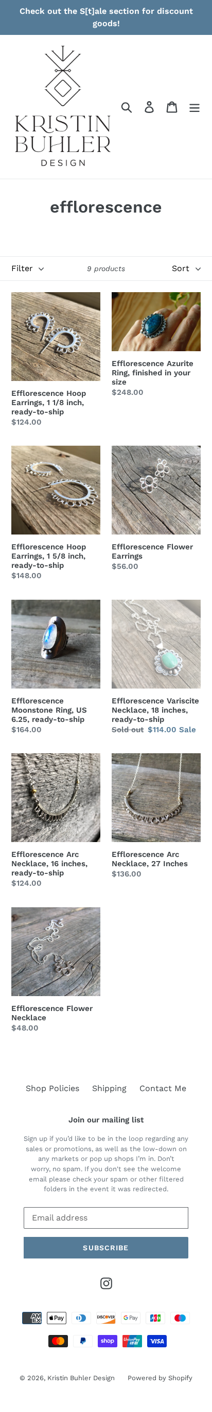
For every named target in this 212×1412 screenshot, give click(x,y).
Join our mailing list (106, 1119)
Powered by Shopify (160, 1378)
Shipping (109, 1088)
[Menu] (194, 107)
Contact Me (162, 1088)
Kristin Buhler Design (81, 1378)
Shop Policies (52, 1088)
